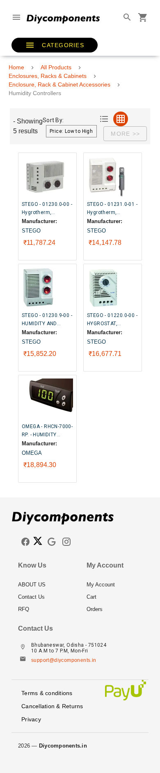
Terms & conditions (47, 693)
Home (16, 67)
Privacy (31, 719)
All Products (56, 67)
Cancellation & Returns (52, 706)
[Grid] (120, 119)
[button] (54, 45)
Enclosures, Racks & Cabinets (48, 76)
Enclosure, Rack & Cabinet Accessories (59, 84)
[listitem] (45, 585)
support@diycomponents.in (63, 660)
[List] (104, 119)
